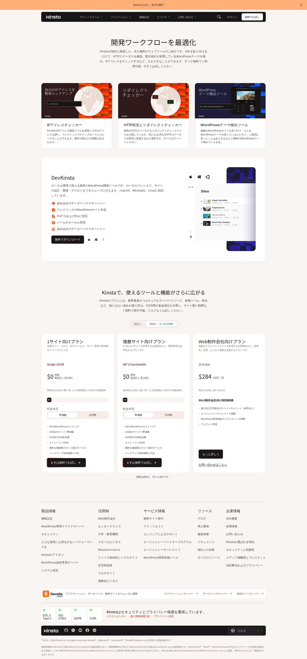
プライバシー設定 (164, 616)
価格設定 (47, 518)
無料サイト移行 (153, 518)
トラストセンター (116, 616)
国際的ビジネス (108, 581)
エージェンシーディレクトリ (162, 550)
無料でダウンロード (67, 240)
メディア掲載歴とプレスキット (246, 557)
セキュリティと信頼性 (240, 550)
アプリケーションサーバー (179, 593)
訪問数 (92, 415)
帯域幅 (62, 415)
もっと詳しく (210, 454)
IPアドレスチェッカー (64, 124)
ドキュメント (206, 542)
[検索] (219, 16)
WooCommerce (109, 550)
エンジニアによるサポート (161, 534)
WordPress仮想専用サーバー (60, 562)
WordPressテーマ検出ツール (224, 124)
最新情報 (203, 534)
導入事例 (203, 526)
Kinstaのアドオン (52, 555)
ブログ (202, 518)
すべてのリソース (209, 557)
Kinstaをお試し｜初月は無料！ (149, 4)
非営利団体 (105, 565)
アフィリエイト (153, 526)
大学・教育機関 (108, 534)
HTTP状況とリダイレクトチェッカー (153, 124)
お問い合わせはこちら (213, 465)
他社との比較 (206, 550)
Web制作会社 (107, 518)
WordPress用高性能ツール (161, 557)
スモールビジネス (109, 542)
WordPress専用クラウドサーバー (63, 526)
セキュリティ (49, 534)
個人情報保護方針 (140, 616)
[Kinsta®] (53, 16)
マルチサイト (106, 573)
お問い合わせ (234, 534)
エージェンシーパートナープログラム (168, 542)
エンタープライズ (109, 526)
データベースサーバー (215, 593)
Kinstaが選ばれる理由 (240, 542)
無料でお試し (252, 17)
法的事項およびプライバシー (244, 565)
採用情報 (231, 526)
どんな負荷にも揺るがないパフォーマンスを (66, 544)
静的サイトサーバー (248, 593)
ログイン (232, 17)
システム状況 (49, 570)
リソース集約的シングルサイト (118, 557)
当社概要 (231, 518)
